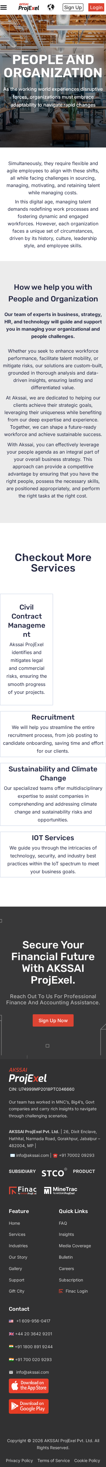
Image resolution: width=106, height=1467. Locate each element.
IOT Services (53, 838)
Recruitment (53, 717)
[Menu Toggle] (3, 7)
